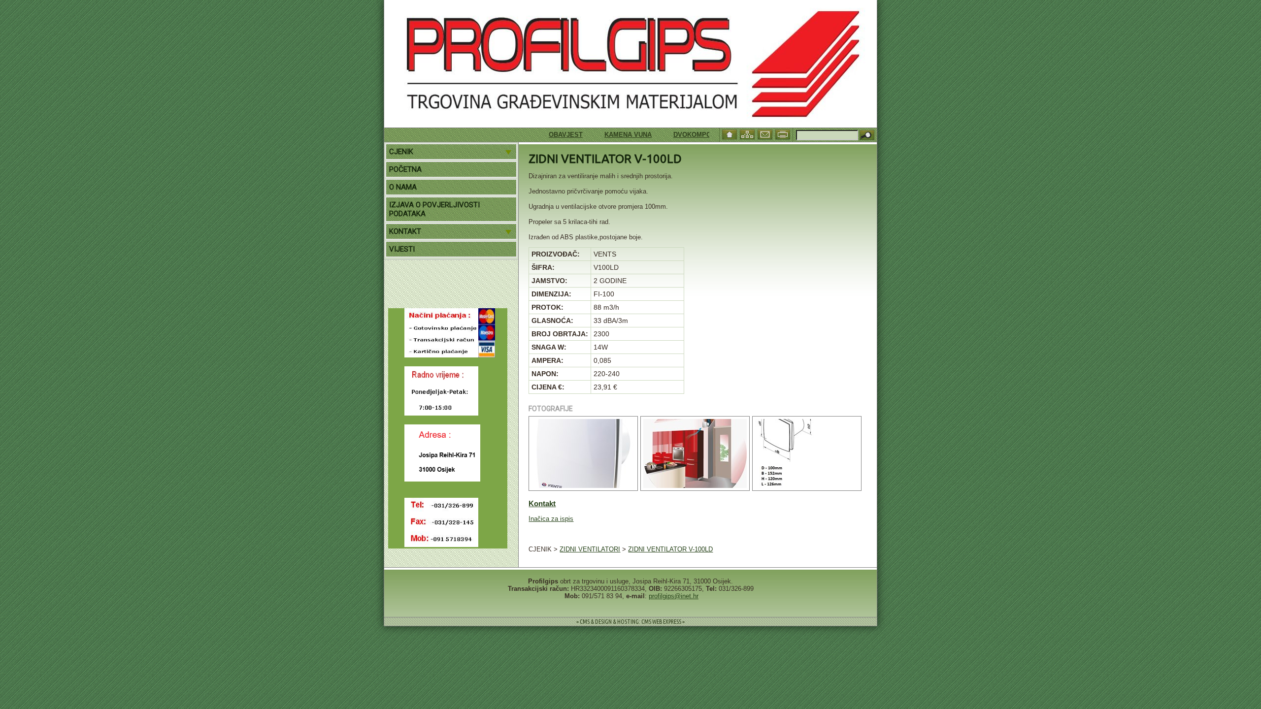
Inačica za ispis (551, 518)
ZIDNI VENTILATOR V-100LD (670, 549)
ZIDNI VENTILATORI (590, 549)
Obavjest (549, 134)
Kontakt (542, 503)
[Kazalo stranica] (748, 133)
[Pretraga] (867, 135)
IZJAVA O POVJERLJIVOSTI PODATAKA (434, 209)
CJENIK (401, 151)
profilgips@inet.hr (673, 596)
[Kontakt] (766, 133)
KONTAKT (405, 231)
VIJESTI (402, 249)
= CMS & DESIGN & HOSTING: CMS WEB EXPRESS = (630, 621)
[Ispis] (784, 133)
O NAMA (403, 187)
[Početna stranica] (730, 133)
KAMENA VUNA (611, 134)
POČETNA (405, 169)
